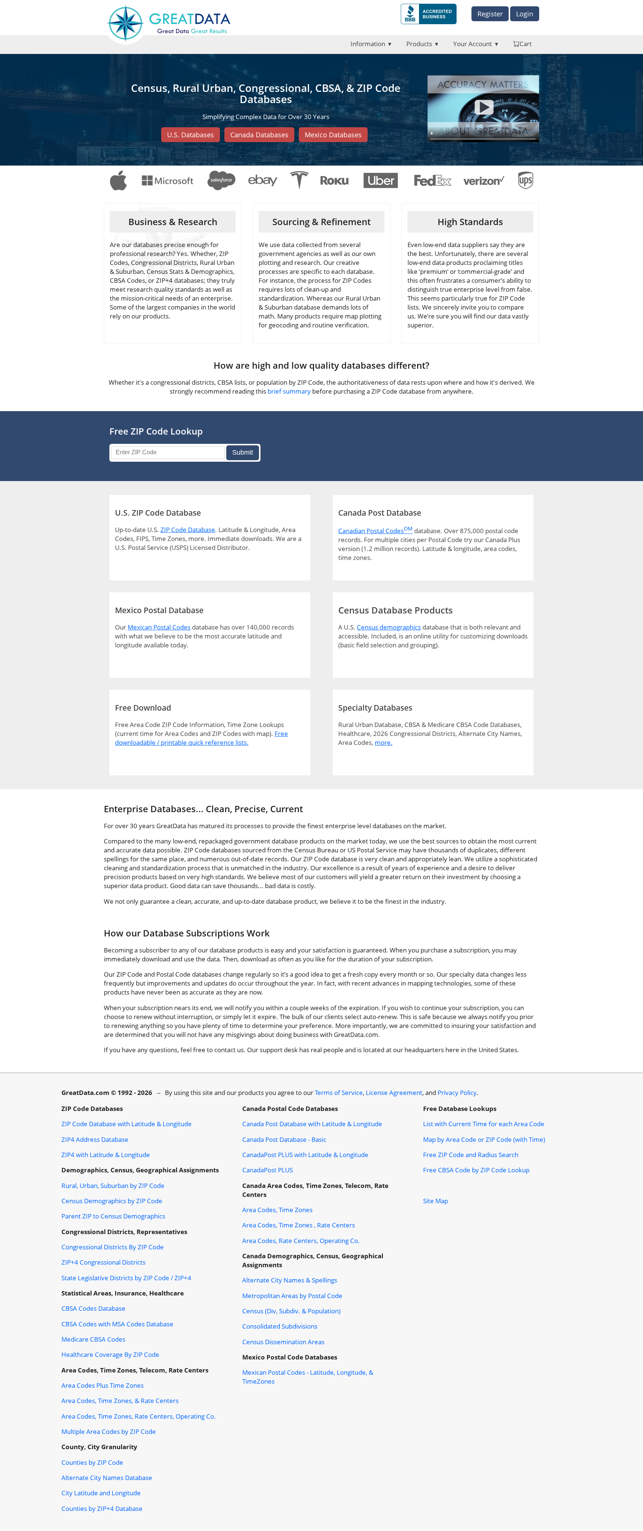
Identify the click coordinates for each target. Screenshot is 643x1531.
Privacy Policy (457, 1092)
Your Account (472, 43)
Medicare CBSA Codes (93, 1339)
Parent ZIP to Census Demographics (113, 1215)
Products (419, 43)
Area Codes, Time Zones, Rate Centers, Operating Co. (138, 1416)
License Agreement (394, 1092)
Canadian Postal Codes (375, 530)
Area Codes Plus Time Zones (102, 1385)
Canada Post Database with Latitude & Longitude (312, 1123)
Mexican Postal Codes (159, 626)
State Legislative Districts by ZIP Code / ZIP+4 (126, 1277)
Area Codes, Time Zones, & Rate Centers (120, 1400)
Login (524, 13)
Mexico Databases (333, 134)
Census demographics (389, 626)
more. (384, 742)
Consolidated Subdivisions (279, 1326)
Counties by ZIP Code (92, 1462)
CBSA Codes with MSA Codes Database (117, 1323)
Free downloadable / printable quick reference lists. (201, 738)
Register (490, 13)
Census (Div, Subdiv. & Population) (291, 1310)
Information (368, 43)
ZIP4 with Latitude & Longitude (105, 1154)
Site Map (435, 1200)
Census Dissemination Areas (283, 1341)
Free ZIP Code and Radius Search (470, 1154)
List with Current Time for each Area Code (483, 1123)
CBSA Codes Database (93, 1308)
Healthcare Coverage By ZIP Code (110, 1354)
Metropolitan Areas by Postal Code (292, 1295)
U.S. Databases (190, 134)
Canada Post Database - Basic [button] (284, 1139)
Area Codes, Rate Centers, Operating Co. (301, 1240)
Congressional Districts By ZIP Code (112, 1246)
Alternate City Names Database (106, 1477)
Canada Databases (259, 134)
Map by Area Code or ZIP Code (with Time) (484, 1139)
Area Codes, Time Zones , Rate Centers (298, 1224)
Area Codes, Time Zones (277, 1209)
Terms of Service (339, 1092)
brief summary (289, 391)
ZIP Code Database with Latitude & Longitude (126, 1123)
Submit (242, 452)
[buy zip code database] (483, 109)
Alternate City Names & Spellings (289, 1279)
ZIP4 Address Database (94, 1139)
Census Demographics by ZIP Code (111, 1200)
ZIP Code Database (187, 529)
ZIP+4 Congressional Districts (103, 1262)
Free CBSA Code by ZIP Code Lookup (476, 1169)
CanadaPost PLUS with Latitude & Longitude (305, 1154)
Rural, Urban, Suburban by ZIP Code (112, 1185)
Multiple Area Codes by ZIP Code (108, 1431)
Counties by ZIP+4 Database (102, 1508)
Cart (525, 43)
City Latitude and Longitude (101, 1492)
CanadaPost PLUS (267, 1169)
